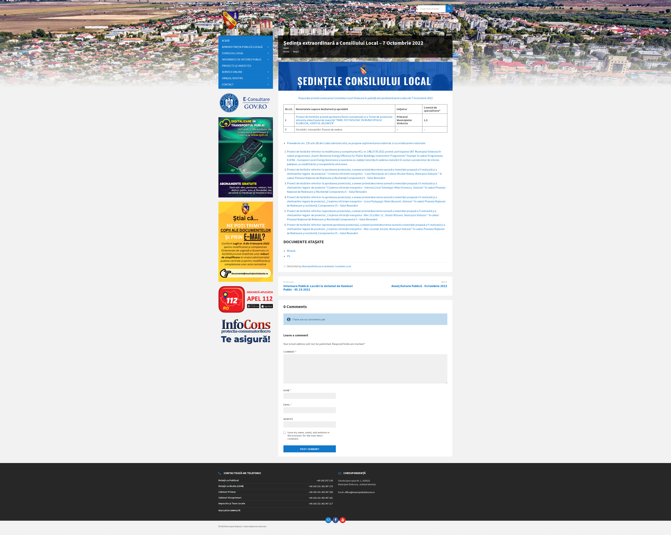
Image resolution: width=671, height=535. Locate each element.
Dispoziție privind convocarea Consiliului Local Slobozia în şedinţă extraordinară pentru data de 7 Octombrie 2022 (365, 98)
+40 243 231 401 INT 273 (321, 486)
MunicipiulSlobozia (311, 266)
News (296, 51)
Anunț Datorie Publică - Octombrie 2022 (419, 286)
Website (288, 419)
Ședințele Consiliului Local (337, 266)
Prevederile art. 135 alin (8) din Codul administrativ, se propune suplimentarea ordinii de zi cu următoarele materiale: (356, 143)
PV (288, 256)
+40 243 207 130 (325, 480)
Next (444, 281)
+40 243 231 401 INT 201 (321, 497)
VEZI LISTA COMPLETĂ (229, 510)
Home (286, 51)
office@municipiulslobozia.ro (360, 492)
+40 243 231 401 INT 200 (321, 492)
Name (287, 390)
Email (287, 404)
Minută (291, 250)
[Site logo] (230, 28)
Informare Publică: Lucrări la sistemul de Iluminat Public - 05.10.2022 (318, 288)
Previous (288, 281)
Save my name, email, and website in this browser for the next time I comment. (308, 435)
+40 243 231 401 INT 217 (321, 503)
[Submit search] (449, 8)
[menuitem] (245, 41)
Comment (289, 351)
